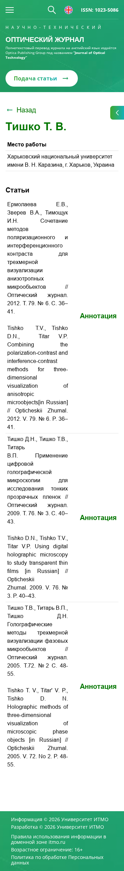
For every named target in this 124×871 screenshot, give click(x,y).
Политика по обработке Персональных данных (57, 860)
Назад (26, 110)
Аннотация (98, 316)
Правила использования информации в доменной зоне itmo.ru (58, 839)
